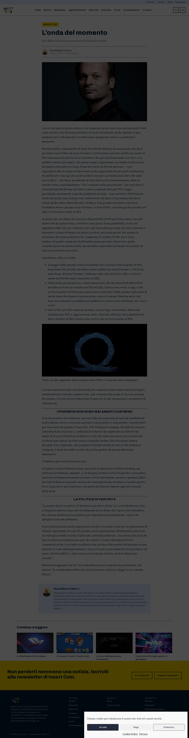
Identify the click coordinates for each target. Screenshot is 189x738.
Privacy (143, 733)
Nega (136, 727)
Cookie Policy (130, 733)
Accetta (103, 727)
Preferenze (168, 727)
